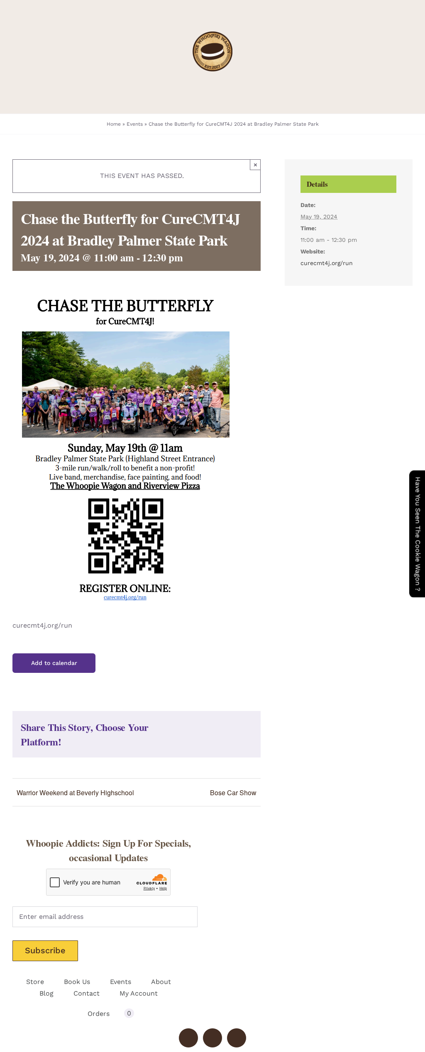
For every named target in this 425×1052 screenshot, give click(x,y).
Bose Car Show (233, 792)
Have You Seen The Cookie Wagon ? (418, 534)
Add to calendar (54, 663)
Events (135, 124)
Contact (86, 993)
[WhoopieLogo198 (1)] (212, 35)
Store (35, 982)
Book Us (77, 982)
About (161, 982)
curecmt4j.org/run (326, 263)
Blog (46, 993)
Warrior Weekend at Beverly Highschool (75, 792)
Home (114, 124)
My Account (139, 993)
